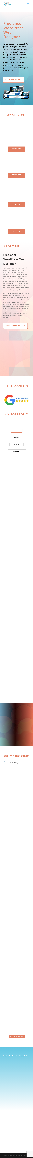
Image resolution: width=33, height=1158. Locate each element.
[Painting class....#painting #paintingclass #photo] (16, 994)
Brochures (17, 451)
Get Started (16, 149)
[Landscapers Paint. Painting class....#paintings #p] (16, 979)
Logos (16, 444)
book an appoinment (15, 325)
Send (9, 1132)
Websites (16, 437)
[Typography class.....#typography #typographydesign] (16, 916)
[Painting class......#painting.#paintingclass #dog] (16, 1010)
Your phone (8, 1089)
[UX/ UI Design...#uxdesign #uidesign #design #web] (16, 790)
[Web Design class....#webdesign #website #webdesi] (16, 806)
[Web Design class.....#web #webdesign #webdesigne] (16, 821)
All (16, 430)
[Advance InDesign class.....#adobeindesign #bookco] (16, 853)
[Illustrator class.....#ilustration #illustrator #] (16, 931)
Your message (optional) (12, 1105)
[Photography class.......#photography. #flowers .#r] (16, 1026)
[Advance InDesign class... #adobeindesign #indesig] (16, 868)
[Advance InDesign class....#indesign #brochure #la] (16, 837)
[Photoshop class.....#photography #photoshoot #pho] (16, 900)
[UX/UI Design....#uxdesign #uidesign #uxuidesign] (16, 774)
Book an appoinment (15, 738)
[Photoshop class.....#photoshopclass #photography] (16, 884)
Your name (8, 1081)
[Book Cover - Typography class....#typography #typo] (16, 963)
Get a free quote (13, 79)
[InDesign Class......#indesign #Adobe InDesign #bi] (16, 947)
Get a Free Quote (15, 728)
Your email (8, 1097)
